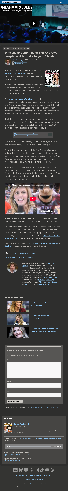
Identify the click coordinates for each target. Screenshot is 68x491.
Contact (45, 475)
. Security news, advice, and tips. (26, 135)
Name (9, 381)
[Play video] (34, 23)
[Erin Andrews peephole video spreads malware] (18, 319)
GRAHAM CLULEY (17, 7)
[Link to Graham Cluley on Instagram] (37, 470)
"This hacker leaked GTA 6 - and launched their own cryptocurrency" (38, 438)
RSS (22, 455)
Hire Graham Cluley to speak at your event (29, 475)
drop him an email (42, 284)
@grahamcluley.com (20, 62)
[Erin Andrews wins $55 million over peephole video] (18, 306)
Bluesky (55, 244)
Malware (13, 253)
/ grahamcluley (19, 64)
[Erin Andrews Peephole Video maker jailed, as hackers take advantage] (18, 332)
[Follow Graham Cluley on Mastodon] (26, 470)
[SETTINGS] (60, 446)
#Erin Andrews (10, 257)
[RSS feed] (52, 470)
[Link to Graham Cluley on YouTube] (47, 470)
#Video (30, 257)
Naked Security (23, 253)
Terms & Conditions (37, 479)
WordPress (30, 484)
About (50, 475)
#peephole (21, 257)
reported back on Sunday (20, 99)
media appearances (49, 277)
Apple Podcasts (9, 455)
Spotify (17, 455)
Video (33, 253)
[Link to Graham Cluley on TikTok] (42, 470)
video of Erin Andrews (15, 73)
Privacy (27, 479)
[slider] (30, 446)
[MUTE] (57, 446)
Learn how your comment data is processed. (45, 407)
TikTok (41, 282)
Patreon (6, 461)
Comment (10, 360)
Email (9, 391)
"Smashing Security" (46, 280)
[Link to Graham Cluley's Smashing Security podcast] (31, 470)
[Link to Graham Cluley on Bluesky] (21, 470)
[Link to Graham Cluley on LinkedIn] (15, 470)
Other (27, 455)
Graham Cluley (17, 60)
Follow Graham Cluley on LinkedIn (38, 244)
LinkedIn (48, 282)
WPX (46, 484)
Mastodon (8, 246)
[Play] (7, 446)
